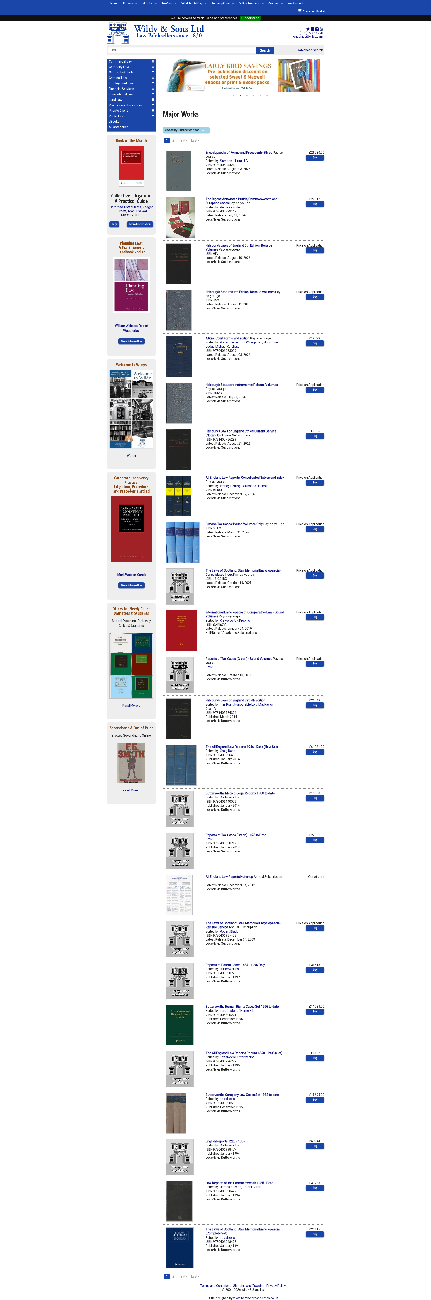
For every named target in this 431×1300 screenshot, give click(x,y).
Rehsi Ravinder (230, 207)
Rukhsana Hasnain (255, 486)
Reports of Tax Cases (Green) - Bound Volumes (239, 658)
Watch (131, 455)
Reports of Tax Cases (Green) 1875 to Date (236, 835)
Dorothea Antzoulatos (125, 207)
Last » (195, 140)
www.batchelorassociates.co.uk (255, 1298)
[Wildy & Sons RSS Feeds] (321, 29)
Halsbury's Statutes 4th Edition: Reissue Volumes (240, 292)
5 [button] (260, 95)
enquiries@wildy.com (308, 36)
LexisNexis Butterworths (237, 1057)
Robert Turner (230, 342)
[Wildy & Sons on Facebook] (312, 29)
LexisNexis (227, 1099)
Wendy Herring (230, 486)
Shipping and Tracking (248, 1285)
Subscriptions (220, 3)
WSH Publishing (191, 3)
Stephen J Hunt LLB (234, 161)
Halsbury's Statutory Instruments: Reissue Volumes (242, 385)
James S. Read (230, 1187)
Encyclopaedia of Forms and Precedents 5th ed (239, 152)
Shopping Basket (313, 11)
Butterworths (229, 797)
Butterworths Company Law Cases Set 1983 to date (242, 1095)
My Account (295, 3)
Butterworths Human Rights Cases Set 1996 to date (242, 1006)
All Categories (118, 127)
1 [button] (233, 95)
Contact (273, 3)
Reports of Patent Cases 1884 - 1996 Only (235, 965)
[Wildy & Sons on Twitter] (308, 29)
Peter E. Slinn (252, 1187)
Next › (183, 140)
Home (114, 3)
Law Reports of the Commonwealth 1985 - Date (239, 1183)
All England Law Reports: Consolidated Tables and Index (245, 477)
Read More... (131, 790)
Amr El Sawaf (137, 211)
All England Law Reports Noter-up (229, 876)
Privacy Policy (276, 1285)
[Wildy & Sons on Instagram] (317, 29)
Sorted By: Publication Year (182, 130)
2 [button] (240, 95)
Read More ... (131, 705)
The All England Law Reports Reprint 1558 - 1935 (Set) (244, 1053)
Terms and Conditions (215, 1285)
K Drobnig (243, 620)
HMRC (210, 667)
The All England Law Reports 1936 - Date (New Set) (242, 747)
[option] (243, 75)
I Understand (250, 18)
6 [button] (267, 95)
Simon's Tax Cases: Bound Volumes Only (234, 524)
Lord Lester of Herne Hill (237, 1010)
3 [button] (247, 95)
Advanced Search (310, 50)
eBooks (147, 3)
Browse (128, 3)
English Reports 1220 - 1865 (225, 1141)
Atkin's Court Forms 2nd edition (227, 338)
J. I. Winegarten (251, 342)
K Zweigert (227, 620)
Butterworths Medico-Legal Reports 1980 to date (240, 793)
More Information (140, 224)
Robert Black (229, 931)
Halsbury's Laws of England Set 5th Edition (235, 700)
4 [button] (253, 95)
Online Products (249, 3)
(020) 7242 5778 (311, 33)
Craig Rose (227, 751)
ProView (167, 3)
